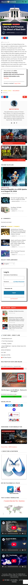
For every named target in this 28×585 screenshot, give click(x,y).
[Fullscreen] (25, 533)
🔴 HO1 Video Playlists (6, 357)
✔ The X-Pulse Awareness (7, 341)
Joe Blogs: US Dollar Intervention (16, 208)
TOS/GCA (14, 582)
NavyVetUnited (11, 32)
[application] (14, 527)
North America (16, 24)
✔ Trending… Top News (6, 343)
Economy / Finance (7, 24)
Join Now (6, 78)
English (6, 264)
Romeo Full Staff (5, 187)
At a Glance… (14, 580)
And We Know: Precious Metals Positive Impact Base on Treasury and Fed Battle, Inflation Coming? (18, 232)
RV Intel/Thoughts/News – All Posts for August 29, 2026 (19, 198)
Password (6, 281)
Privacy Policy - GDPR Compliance (9, 447)
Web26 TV (14, 210)
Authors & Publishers (6, 350)
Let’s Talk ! (3, 352)
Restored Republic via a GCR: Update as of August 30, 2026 (14, 190)
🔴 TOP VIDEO (6, 580)
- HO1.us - (10, 574)
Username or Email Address (11, 275)
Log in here (17, 83)
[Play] (3, 533)
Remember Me (8, 288)
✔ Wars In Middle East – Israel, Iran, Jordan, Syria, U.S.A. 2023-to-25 (13, 346)
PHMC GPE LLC (22, 574)
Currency (6, 92)
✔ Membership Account (6, 338)
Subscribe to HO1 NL (5, 355)
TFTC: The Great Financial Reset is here (18, 251)
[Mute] (22, 533)
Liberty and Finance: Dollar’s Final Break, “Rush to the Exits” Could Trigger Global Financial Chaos (18, 243)
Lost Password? (14, 298)
